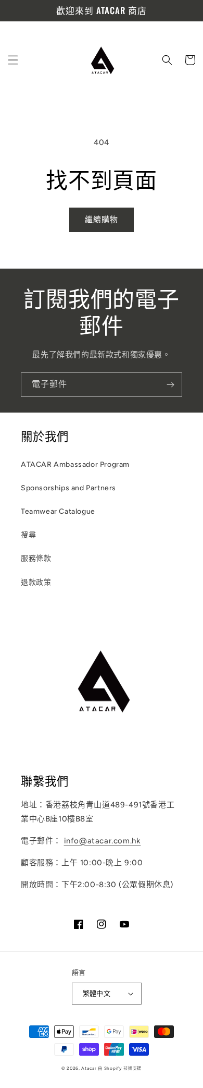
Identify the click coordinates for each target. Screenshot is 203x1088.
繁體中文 (97, 993)
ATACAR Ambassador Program (75, 464)
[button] (13, 60)
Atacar (88, 1068)
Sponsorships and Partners (68, 487)
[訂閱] (170, 384)
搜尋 (28, 534)
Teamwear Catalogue (58, 511)
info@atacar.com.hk (102, 840)
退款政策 (36, 582)
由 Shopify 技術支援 (120, 1068)
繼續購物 (101, 219)
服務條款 (36, 558)
